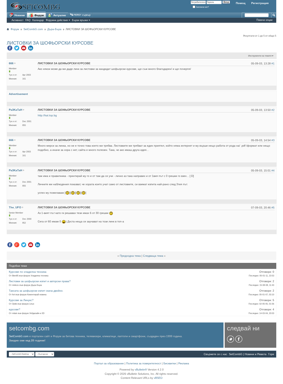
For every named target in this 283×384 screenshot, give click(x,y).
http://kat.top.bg (47, 115)
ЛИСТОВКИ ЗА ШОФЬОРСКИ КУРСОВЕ (50, 43)
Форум (39, 15)
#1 (273, 63)
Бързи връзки (80, 20)
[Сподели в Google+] (17, 245)
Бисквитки (169, 363)
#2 (273, 109)
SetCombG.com (33, 29)
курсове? (14, 309)
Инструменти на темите (260, 56)
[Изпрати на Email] (24, 49)
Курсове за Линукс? (21, 300)
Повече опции (264, 20)
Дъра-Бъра (54, 29)
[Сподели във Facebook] (10, 49)
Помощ (240, 3)
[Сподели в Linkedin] (31, 49)
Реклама (183, 363)
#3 (273, 140)
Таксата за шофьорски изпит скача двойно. (36, 290)
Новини (19, 15)
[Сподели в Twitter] (17, 49)
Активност (17, 20)
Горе (271, 354)
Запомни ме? (202, 7)
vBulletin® (141, 369)
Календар (38, 20)
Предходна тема (130, 255)
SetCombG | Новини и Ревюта (247, 354)
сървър (85, 15)
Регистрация (260, 3)
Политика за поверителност (143, 363)
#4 (273, 170)
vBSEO (158, 377)
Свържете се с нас (215, 354)
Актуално (59, 15)
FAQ (27, 20)
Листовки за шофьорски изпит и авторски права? (40, 281)
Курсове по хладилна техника (27, 271)
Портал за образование (109, 363)
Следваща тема (153, 255)
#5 (273, 207)
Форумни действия (57, 20)
